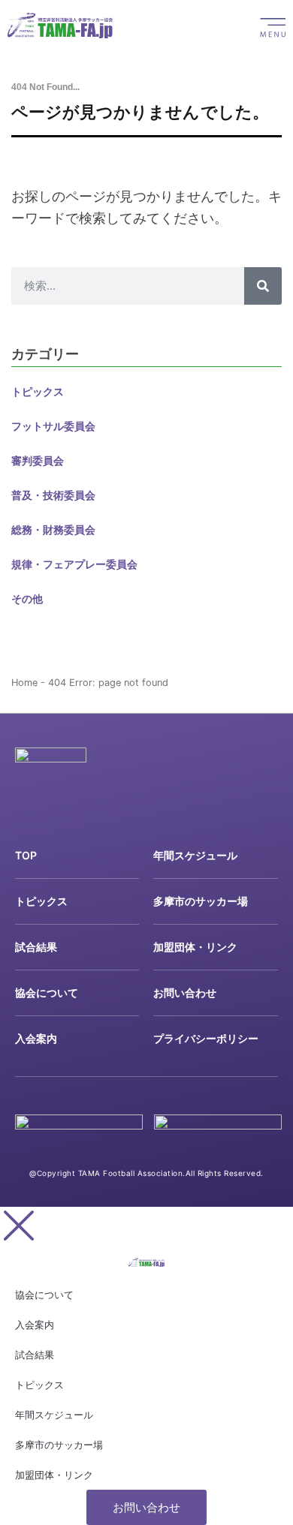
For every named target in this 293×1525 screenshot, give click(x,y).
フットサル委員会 (53, 426)
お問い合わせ (184, 992)
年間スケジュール (195, 855)
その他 (27, 598)
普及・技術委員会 (53, 495)
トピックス (37, 391)
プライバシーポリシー (205, 1038)
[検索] (263, 286)
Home (24, 682)
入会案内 (36, 1038)
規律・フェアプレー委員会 (74, 564)
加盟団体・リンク (195, 946)
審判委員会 (37, 460)
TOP (26, 855)
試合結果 (36, 946)
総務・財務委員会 (53, 529)
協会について (46, 992)
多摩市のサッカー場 (200, 901)
